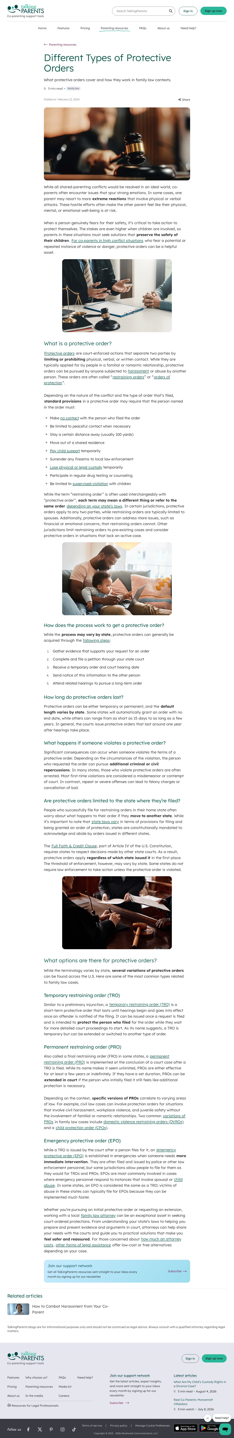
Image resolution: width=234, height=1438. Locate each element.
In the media (34, 1396)
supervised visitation (90, 483)
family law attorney (98, 1215)
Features (13, 1377)
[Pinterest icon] (51, 1430)
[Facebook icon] (28, 1430)
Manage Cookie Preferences (152, 1425)
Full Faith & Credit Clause (74, 846)
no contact (69, 418)
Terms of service (92, 1425)
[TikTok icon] (74, 1430)
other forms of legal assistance (83, 1245)
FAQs (62, 1377)
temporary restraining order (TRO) (139, 1004)
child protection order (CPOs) (81, 1127)
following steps (96, 640)
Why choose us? (36, 1377)
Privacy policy (118, 1425)
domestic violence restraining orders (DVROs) (143, 1122)
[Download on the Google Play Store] (213, 1428)
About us (13, 1396)
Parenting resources (39, 1386)
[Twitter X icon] (39, 1430)
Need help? (85, 1377)
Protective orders (59, 353)
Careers (64, 1396)
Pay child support (65, 451)
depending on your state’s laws (94, 506)
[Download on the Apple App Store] (185, 1428)
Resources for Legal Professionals (34, 1405)
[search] (170, 11)
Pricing (12, 1386)
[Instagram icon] (62, 1430)
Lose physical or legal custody (76, 467)
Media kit (65, 1386)
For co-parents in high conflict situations (107, 240)
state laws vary (105, 821)
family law (73, 88)
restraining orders (128, 377)
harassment (138, 371)
